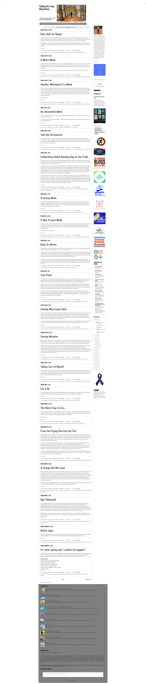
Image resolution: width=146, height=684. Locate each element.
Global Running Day (52, 189)
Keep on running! (98, 270)
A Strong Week (48, 198)
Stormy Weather (49, 336)
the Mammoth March (53, 249)
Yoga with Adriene (87, 76)
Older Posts (88, 579)
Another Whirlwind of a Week (56, 84)
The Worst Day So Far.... (53, 408)
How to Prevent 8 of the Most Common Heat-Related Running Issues (57, 588)
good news (51, 381)
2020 (96, 358)
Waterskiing (75, 52)
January (97, 346)
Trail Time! (46, 275)
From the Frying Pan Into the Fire (58, 431)
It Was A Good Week (51, 220)
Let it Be (45, 388)
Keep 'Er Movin (49, 244)
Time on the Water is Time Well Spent (52, 637)
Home (63, 579)
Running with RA (49, 23)
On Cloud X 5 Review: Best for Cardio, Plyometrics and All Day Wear (99, 276)
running (58, 52)
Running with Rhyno (98, 291)
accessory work (46, 423)
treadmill (89, 490)
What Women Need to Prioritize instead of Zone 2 (99, 307)
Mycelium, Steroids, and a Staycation (100, 323)
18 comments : (67, 75)
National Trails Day (65, 189)
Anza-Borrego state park (47, 490)
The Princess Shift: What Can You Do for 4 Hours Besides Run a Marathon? (59, 607)
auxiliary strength (46, 237)
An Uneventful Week (51, 111)
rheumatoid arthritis (67, 490)
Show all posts (73, 27)
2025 (96, 349)
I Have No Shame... (48, 619)
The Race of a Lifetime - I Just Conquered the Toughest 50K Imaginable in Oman (100, 311)
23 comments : (68, 102)
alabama (45, 104)
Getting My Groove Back (54, 309)
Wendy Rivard (96, 393)
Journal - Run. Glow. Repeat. (98, 285)
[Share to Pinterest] (79, 50)
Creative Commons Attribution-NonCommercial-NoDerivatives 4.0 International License (99, 396)
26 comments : (67, 125)
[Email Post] (72, 50)
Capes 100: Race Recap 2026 (99, 292)
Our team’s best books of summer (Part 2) (99, 268)
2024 (96, 350)
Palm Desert (61, 490)
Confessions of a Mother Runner (99, 280)
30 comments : (67, 210)
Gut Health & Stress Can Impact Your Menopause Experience (99, 300)
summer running (67, 76)
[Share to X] (77, 50)
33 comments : (67, 458)
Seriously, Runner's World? (50, 613)
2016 (96, 365)
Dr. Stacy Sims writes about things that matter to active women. (100, 304)
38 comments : (67, 379)
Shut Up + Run (97, 309)
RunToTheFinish (98, 274)
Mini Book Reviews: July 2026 (100, 330)
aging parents (45, 52)
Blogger (75, 681)
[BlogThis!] (75, 50)
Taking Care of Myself (52, 366)
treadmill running (67, 423)
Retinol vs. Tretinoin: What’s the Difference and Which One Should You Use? (100, 288)
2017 (96, 363)
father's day (49, 149)
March (97, 343)
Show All (104, 314)
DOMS (44, 149)
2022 (96, 354)
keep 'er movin (73, 248)
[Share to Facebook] (78, 50)
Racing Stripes (97, 294)
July (97, 335)
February (98, 344)
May (97, 339)
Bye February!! (48, 499)
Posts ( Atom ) (48, 582)
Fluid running (54, 52)
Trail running (70, 52)
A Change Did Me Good (53, 468)
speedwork (68, 521)
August (97, 321)
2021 (96, 356)
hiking (54, 381)
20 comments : (67, 50)
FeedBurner (102, 86)
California (51, 460)
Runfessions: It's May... (49, 625)
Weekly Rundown (81, 52)
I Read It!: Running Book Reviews (63, 23)
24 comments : (67, 147)
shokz (57, 104)
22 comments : (67, 235)
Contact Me (82, 23)
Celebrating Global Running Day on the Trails (64, 157)
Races (42, 23)
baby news (51, 359)
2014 (96, 369)
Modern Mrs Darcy (98, 266)
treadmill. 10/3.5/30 (62, 400)
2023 (96, 352)
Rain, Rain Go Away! (51, 34)
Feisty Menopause (98, 298)
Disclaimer (75, 23)
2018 (96, 362)
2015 (96, 367)
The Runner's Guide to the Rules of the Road (53, 601)
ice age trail (59, 149)
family (50, 52)
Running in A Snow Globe (50, 643)
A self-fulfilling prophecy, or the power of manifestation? (99, 295)
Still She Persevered (51, 135)
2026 (96, 319)
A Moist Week (48, 60)
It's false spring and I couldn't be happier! (63, 549)
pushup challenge (59, 521)
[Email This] (74, 50)
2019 (96, 360)
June (97, 337)
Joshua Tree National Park (63, 460)
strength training (64, 52)
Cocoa (51, 574)
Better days (47, 530)
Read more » (43, 48)
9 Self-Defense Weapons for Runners (52, 631)
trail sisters (80, 237)
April (97, 341)
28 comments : (67, 299)
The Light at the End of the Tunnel (51, 595)
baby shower (45, 76)
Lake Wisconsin (59, 237)
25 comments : (67, 519)
